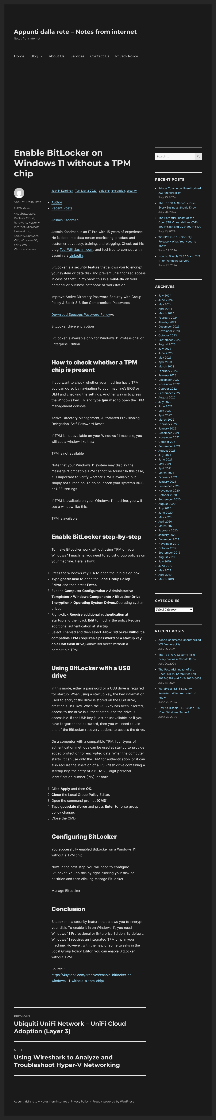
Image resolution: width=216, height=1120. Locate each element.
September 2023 (169, 339)
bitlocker (104, 190)
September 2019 (169, 552)
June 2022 (165, 406)
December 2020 (169, 486)
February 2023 (168, 370)
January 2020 (167, 534)
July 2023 (164, 348)
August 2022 (167, 397)
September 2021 (169, 446)
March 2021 (166, 472)
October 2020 (167, 495)
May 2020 (164, 517)
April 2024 (165, 308)
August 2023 (167, 344)
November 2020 (169, 490)
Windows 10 (29, 240)
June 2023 (165, 353)
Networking (22, 231)
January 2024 (167, 322)
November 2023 (169, 331)
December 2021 (168, 433)
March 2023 (166, 366)
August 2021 (166, 450)
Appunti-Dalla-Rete (27, 201)
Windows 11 (22, 244)
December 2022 (169, 379)
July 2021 (164, 455)
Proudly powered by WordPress (113, 1101)
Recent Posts (61, 208)
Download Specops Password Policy (80, 314)
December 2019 (168, 539)
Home (19, 56)
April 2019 (164, 574)
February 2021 (167, 477)
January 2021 (167, 481)
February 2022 (168, 424)
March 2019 (166, 579)
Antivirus (20, 213)
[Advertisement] (108, 116)
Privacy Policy (126, 56)
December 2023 (169, 326)
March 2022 (166, 419)
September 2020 (169, 499)
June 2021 (165, 459)
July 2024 (164, 295)
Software (32, 235)
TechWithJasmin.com (76, 249)
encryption (118, 190)
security (132, 190)
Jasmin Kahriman (62, 190)
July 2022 (164, 402)
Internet (19, 227)
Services (77, 56)
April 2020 (165, 521)
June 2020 (165, 512)
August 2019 (166, 557)
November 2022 (169, 384)
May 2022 (164, 410)
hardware (20, 222)
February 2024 (168, 317)
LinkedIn (76, 255)
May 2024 (164, 304)
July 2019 (164, 561)
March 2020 (166, 526)
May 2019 (164, 570)
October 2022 (167, 388)
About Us (57, 56)
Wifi (16, 240)
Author (56, 202)
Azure (31, 213)
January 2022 (167, 428)
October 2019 (167, 548)
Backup (19, 218)
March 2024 (166, 313)
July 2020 (164, 508)
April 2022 (165, 415)
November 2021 (168, 437)
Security (19, 235)
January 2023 (167, 375)
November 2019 (168, 543)
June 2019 (165, 565)
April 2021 (164, 468)
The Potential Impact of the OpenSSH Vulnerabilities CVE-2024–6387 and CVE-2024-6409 (179, 222)
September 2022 (169, 393)
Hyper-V (34, 222)
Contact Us (99, 56)
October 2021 (167, 441)
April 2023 (165, 362)
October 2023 (167, 335)
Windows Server (25, 249)
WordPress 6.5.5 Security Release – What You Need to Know (177, 241)
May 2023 (164, 357)
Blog (34, 56)
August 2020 (167, 503)
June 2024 (165, 300)
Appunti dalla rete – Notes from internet (75, 31)
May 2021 (164, 464)
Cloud (30, 218)
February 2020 (168, 530)
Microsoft (32, 227)
